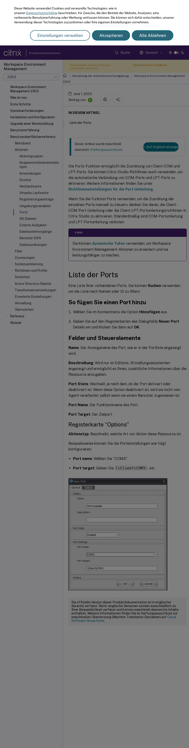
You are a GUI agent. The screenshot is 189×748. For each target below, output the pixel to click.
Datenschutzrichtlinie (42, 13)
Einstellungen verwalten (60, 35)
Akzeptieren (111, 35)
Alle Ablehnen (152, 35)
